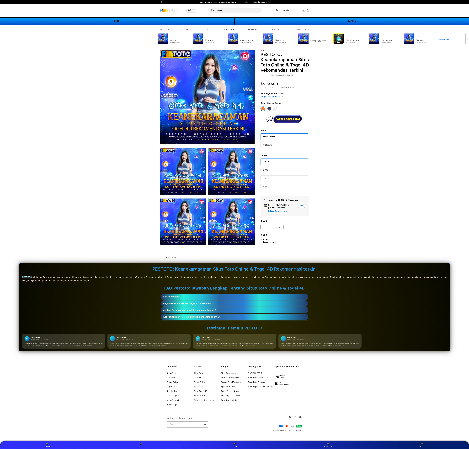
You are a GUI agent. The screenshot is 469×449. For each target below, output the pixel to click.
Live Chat (422, 446)
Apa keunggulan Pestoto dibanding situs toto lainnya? (191, 317)
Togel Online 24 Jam (230, 391)
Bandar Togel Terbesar (231, 382)
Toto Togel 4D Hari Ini (230, 400)
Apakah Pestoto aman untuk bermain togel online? (189, 310)
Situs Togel (172, 405)
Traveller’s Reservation (204, 400)
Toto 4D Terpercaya (230, 378)
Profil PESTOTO (255, 373)
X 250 (265, 170)
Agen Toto (172, 387)
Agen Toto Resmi (228, 387)
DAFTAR (352, 21)
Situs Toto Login (228, 373)
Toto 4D (171, 378)
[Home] (168, 10)
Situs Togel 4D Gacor (230, 396)
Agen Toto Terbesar (257, 382)
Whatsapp (328, 446)
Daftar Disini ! (266, 2)
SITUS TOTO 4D (301, 29)
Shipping (275, 87)
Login (141, 446)
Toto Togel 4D (173, 396)
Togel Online (172, 382)
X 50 (265, 187)
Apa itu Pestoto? (172, 297)
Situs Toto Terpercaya (258, 378)
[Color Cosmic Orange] (263, 108)
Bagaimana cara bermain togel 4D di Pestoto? (187, 303)
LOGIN (117, 21)
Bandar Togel (173, 391)
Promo (47, 446)
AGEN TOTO (277, 29)
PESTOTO (164, 29)
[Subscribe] (205, 424)
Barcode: (279, 75)
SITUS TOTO (185, 29)
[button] (164, 29)
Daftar (234, 446)
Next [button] (308, 2)
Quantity (265, 221)
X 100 (265, 178)
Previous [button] (161, 2)
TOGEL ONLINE (229, 29)
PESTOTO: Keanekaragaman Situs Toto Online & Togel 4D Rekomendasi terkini (234, 2)
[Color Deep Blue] (269, 109)
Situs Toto (172, 373)
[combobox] (235, 10)
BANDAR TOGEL (254, 29)
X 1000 (266, 162)
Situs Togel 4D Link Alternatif (261, 387)
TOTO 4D (207, 29)
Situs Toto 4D (173, 400)
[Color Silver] (275, 109)
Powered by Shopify (294, 430)
